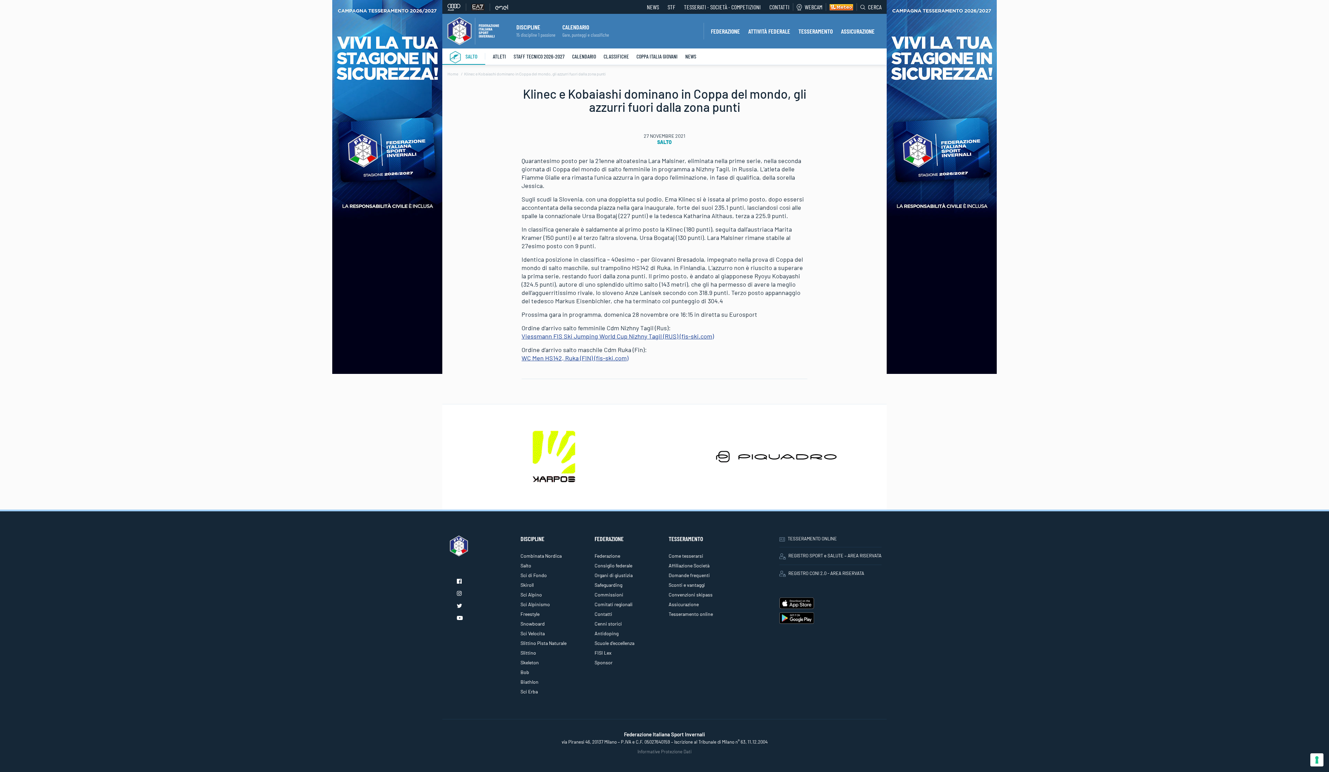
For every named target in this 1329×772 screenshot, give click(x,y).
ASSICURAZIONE (858, 31)
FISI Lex (603, 653)
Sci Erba (529, 691)
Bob (525, 672)
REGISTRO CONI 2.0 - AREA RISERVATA (826, 573)
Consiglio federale (613, 565)
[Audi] (456, 7)
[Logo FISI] (473, 30)
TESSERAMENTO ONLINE (812, 538)
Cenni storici (608, 624)
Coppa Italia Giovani (657, 56)
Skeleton (530, 662)
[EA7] (480, 7)
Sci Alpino (531, 595)
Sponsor (604, 662)
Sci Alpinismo (535, 604)
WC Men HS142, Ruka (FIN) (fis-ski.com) (575, 358)
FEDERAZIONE (725, 31)
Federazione (607, 556)
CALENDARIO (575, 27)
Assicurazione (684, 604)
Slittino (528, 653)
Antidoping (606, 633)
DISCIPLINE (528, 27)
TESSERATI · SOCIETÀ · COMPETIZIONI (722, 7)
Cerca (875, 7)
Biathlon (530, 682)
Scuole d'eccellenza (614, 643)
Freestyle (530, 614)
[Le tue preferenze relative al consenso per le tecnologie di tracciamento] (1316, 759)
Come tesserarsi (686, 556)
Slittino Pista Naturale (544, 643)
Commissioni (609, 595)
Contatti (779, 7)
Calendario (584, 56)
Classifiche (616, 56)
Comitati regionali (614, 604)
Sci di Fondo (534, 575)
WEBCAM (813, 7)
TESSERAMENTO (815, 31)
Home (452, 73)
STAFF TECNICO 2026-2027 (539, 56)
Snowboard (533, 624)
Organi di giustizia (614, 575)
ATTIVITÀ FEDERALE (769, 31)
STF (671, 7)
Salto (471, 56)
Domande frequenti (689, 575)
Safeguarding (608, 585)
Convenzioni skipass (691, 595)
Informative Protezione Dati (664, 751)
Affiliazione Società (689, 565)
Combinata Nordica (541, 556)
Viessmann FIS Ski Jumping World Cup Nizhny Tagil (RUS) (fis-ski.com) (618, 336)
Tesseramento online (691, 614)
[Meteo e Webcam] (839, 7)
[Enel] (501, 7)
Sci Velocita (533, 633)
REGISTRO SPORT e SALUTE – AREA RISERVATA (835, 555)
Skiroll (527, 585)
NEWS (653, 7)
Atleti (499, 56)
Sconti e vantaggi (687, 585)
